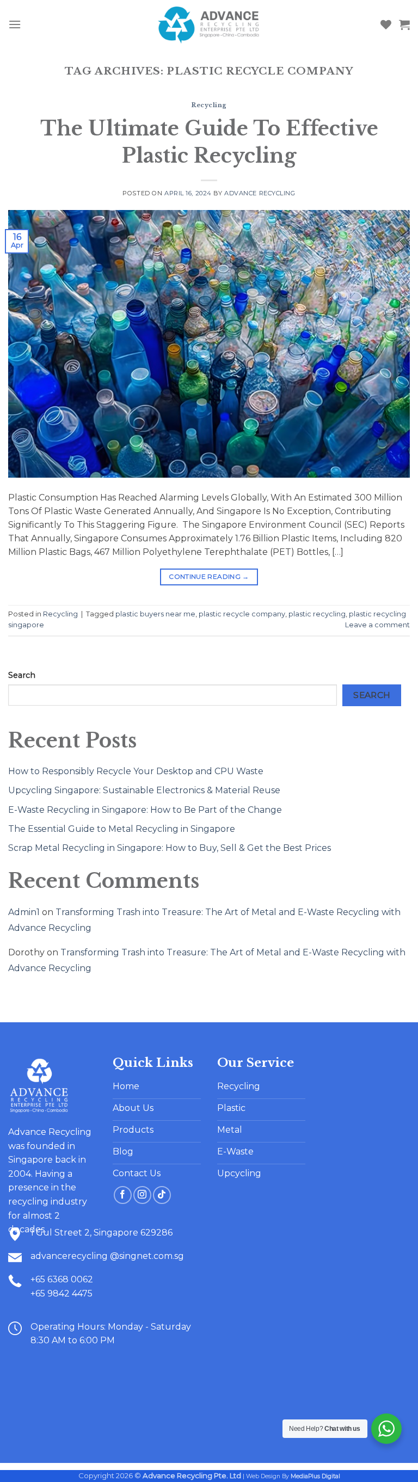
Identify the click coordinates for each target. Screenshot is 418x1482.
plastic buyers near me (155, 614)
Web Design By (293, 1476)
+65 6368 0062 (61, 1279)
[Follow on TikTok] (162, 1195)
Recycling (209, 105)
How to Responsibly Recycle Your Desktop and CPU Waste (135, 771)
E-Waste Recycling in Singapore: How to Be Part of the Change (145, 810)
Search (21, 675)
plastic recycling (317, 614)
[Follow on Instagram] (142, 1195)
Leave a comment (377, 625)
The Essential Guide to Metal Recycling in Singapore (121, 829)
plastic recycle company (242, 614)
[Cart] (404, 24)
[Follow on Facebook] (123, 1195)
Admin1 (24, 912)
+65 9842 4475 (61, 1293)
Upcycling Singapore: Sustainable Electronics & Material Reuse (144, 790)
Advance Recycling (260, 193)
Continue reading (209, 576)
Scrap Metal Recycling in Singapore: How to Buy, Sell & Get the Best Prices (169, 848)
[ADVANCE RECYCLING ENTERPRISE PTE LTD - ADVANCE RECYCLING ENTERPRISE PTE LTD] (209, 24)
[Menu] (14, 24)
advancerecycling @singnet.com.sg (107, 1256)
